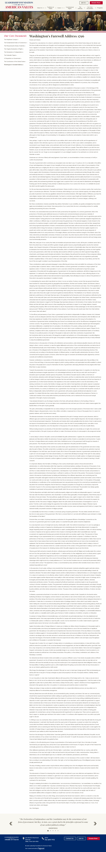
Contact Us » (70, 838)
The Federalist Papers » (10, 55)
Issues (59, 8)
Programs (100, 8)
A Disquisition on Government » (12, 58)
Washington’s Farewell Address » (14, 65)
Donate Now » (96, 3)
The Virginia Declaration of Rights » (14, 49)
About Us (39, 8)
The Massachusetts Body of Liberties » (14, 46)
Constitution (35, 335)
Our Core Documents (90, 8)
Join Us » (84, 3)
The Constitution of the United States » (15, 61)
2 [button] (50, 831)
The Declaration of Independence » (13, 52)
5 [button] (58, 831)
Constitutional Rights (70, 8)
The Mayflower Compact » (11, 39)
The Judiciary (80, 8)
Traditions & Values (50, 8)
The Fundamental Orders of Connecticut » (15, 43)
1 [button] (48, 831)
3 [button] (53, 831)
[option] (53, 824)
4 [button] (55, 831)
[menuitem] (40, 8)
